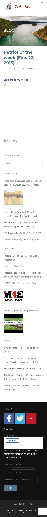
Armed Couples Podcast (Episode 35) (21, 310)
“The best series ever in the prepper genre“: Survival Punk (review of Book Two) (21, 360)
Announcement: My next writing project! (23, 239)
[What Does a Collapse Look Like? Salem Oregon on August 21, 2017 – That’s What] (13, 197)
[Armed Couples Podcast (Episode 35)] (13, 323)
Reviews (21, 510)
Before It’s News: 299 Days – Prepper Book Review (22, 387)
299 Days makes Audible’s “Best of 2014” (23, 233)
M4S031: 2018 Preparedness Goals (20, 283)
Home (8, 510)
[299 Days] (19, 5)
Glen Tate (19, 68)
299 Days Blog (11, 141)
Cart (8, 513)
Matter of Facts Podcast (15, 266)
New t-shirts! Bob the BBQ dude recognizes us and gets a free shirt (20, 214)
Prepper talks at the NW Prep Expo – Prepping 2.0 (21, 257)
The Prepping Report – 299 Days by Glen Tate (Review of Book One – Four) (23, 377)
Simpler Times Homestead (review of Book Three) (21, 349)
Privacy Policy (8, 429)
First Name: (8, 465)
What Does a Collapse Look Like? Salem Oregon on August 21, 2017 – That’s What (23, 183)
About (14, 510)
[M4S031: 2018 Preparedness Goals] (13, 295)
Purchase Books (31, 510)
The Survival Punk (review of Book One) (22, 368)
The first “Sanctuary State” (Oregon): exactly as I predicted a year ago (21, 224)
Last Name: (8, 472)
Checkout (15, 513)
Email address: (9, 480)
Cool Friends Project (27, 513)
